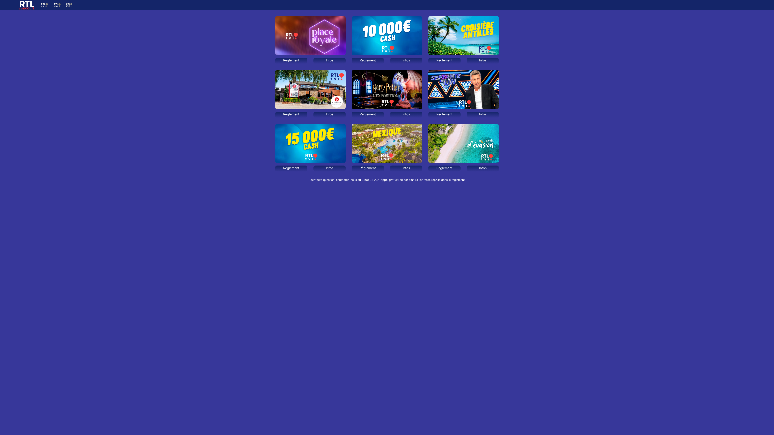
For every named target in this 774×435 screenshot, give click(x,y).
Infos (329, 60)
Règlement (291, 60)
